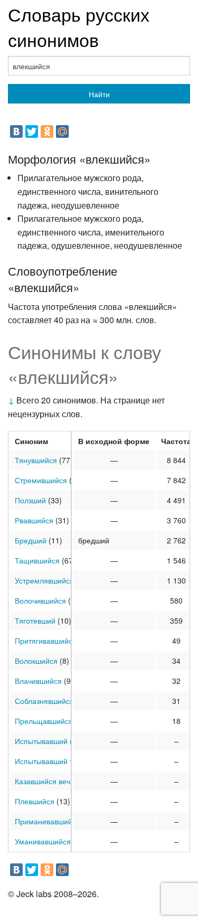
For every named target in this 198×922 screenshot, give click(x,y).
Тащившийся (37, 560)
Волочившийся (40, 600)
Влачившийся (38, 680)
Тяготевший (35, 620)
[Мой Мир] (62, 131)
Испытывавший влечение (58, 741)
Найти (99, 94)
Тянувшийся (36, 460)
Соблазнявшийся (44, 700)
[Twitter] (31, 131)
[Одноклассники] (47, 131)
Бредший (30, 540)
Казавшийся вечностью (55, 781)
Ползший (30, 500)
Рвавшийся (34, 520)
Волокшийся (36, 660)
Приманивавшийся (47, 821)
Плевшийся (34, 801)
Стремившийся (41, 480)
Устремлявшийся (44, 580)
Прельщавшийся (44, 721)
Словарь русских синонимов (78, 26)
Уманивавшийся (43, 841)
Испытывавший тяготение (59, 761)
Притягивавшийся (46, 640)
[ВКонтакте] (16, 131)
